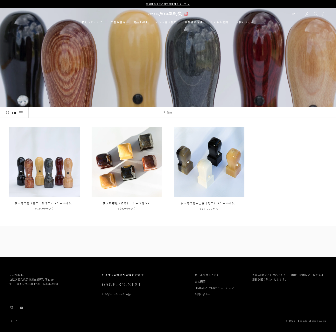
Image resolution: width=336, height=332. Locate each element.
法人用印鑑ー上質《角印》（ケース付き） (209, 203)
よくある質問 (219, 22)
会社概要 (200, 281)
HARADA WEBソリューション (214, 288)
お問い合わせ (245, 22)
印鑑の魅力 (118, 22)
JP (293, 14)
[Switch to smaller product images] (14, 112)
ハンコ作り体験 (166, 22)
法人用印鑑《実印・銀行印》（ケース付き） (45, 203)
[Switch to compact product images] (21, 112)
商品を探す (140, 22)
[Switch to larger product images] (7, 112)
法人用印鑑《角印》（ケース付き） (127, 203)
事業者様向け (194, 22)
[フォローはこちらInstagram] (11, 308)
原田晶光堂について (207, 275)
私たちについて (92, 22)
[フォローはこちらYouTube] (21, 308)
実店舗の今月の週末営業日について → (168, 3)
